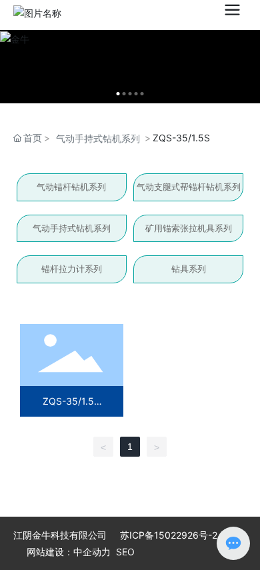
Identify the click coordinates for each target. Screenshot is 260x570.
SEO (125, 551)
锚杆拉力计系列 (71, 268)
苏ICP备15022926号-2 (168, 535)
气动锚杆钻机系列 (71, 186)
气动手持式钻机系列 (98, 138)
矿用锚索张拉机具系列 (188, 228)
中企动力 (92, 551)
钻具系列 (188, 268)
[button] (118, 93)
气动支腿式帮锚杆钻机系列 (189, 186)
